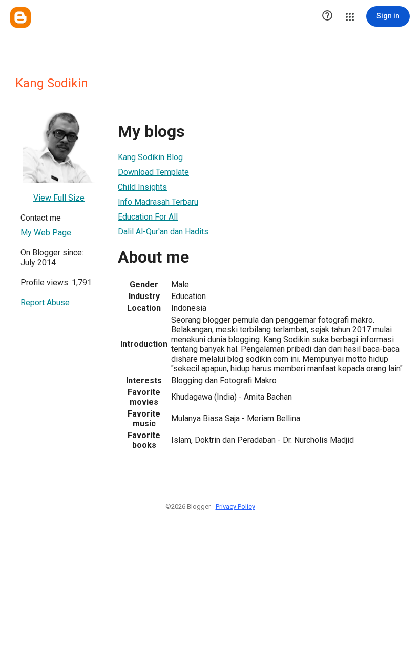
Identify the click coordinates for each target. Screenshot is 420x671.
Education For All (148, 217)
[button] (327, 16)
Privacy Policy (235, 506)
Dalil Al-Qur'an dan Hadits (163, 231)
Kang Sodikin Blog (150, 157)
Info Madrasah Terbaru (158, 202)
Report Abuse (45, 302)
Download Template (153, 172)
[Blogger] (20, 17)
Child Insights (142, 187)
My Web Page (45, 233)
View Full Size (59, 198)
